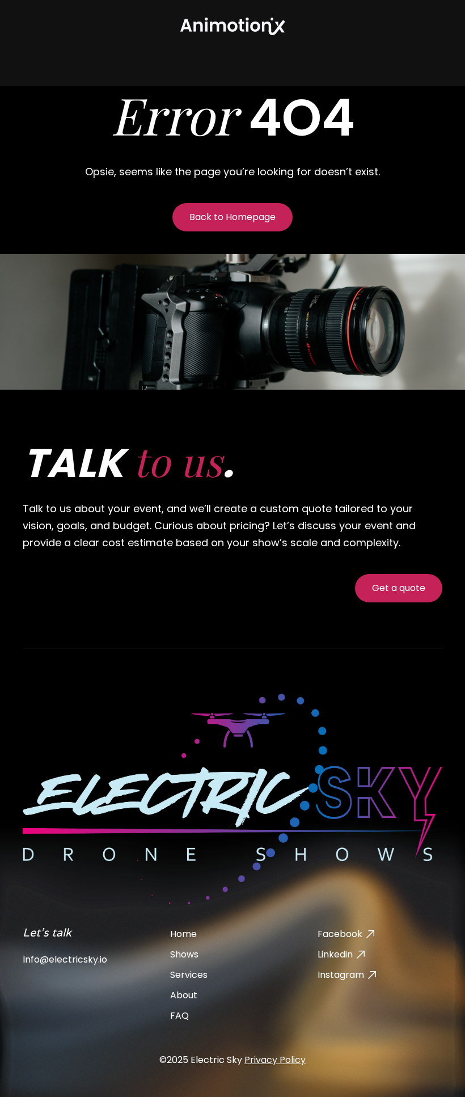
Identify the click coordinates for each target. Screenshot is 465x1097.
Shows (184, 954)
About (183, 995)
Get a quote (398, 587)
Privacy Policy (275, 1059)
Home (183, 933)
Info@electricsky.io (65, 959)
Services (189, 974)
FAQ (179, 1015)
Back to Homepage (232, 216)
